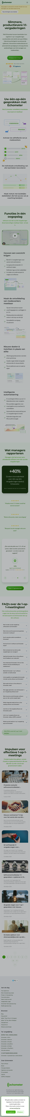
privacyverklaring (15, 1108)
